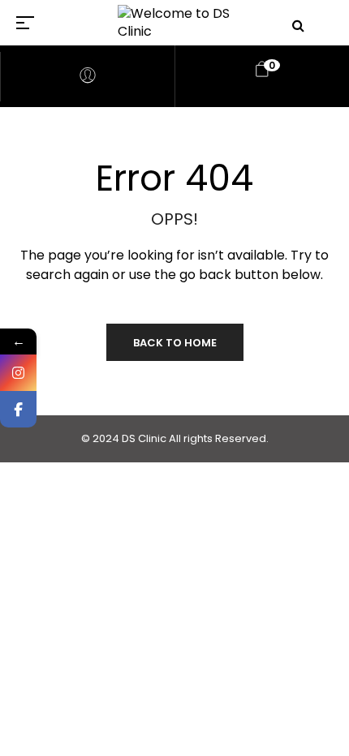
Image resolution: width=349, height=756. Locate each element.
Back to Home (175, 342)
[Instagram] (18, 372)
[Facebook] (18, 409)
